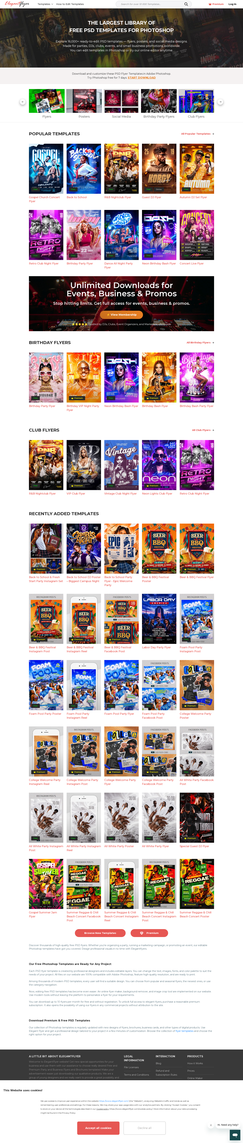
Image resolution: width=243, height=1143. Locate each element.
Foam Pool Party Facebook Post (153, 715)
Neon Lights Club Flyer (157, 493)
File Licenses (131, 1067)
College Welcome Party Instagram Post (82, 782)
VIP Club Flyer (76, 493)
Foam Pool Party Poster (45, 713)
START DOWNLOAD (142, 77)
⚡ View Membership (122, 314)
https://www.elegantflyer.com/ (114, 1101)
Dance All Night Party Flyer (118, 265)
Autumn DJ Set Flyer (193, 197)
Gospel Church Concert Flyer (44, 199)
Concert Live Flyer (192, 263)
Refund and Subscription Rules (166, 1072)
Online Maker (195, 1078)
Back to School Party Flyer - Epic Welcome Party (118, 581)
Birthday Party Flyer (80, 263)
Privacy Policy (69, 1113)
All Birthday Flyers (199, 342)
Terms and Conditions (136, 1074)
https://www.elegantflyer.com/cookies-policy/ (131, 1109)
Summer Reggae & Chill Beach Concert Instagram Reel (121, 916)
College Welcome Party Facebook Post (158, 782)
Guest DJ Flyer (151, 197)
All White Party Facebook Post (197, 782)
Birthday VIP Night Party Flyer (83, 408)
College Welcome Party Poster (195, 715)
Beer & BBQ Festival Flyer (197, 577)
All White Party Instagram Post (46, 848)
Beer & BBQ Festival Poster (155, 579)
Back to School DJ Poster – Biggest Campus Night (84, 579)
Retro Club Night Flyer (44, 263)
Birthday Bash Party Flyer (196, 406)
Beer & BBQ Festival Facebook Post (117, 649)
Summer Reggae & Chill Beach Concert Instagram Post (159, 916)
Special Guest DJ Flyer (194, 846)
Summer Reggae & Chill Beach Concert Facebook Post (84, 916)
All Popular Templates (196, 133)
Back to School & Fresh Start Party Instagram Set (46, 579)
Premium (218, 4)
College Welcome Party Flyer (120, 782)
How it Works (195, 1063)
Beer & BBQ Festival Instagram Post (42, 649)
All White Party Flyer (155, 846)
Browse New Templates (100, 933)
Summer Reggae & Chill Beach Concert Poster (195, 914)
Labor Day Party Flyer (156, 647)
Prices (190, 1070)
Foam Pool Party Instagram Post (191, 649)
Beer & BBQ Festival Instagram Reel (80, 649)
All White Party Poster (119, 846)
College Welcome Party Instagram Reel (45, 782)
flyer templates (184, 1031)
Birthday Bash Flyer (155, 406)
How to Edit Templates (70, 4)
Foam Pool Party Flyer (119, 713)
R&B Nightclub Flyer (117, 197)
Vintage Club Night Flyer (120, 493)
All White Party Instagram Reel (84, 848)
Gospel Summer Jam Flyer (43, 914)
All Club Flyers (201, 430)
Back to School (77, 197)
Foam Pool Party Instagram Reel (78, 715)
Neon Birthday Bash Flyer (159, 263)
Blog (158, 1063)
